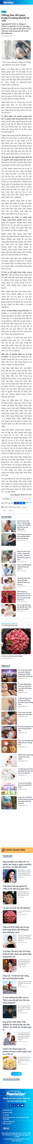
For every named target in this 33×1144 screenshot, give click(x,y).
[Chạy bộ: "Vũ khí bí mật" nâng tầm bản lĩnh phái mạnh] (9, 987)
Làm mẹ (4, 11)
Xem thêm (16, 1074)
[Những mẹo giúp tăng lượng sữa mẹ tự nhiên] (9, 760)
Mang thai (24, 507)
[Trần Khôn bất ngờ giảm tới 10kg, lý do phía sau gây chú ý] (9, 897)
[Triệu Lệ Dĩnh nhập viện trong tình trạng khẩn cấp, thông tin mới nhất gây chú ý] (9, 941)
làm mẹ (4, 510)
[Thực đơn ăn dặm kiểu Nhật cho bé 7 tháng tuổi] (9, 746)
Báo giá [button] (6, 1128)
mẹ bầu (10, 510)
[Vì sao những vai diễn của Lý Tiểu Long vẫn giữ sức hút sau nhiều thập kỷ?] (9, 1011)
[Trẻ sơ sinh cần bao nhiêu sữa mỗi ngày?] (9, 718)
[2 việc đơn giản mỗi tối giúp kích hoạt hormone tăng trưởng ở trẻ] (9, 704)
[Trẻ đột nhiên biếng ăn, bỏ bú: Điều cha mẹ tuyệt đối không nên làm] (9, 689)
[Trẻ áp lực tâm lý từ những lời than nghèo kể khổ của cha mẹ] (8, 583)
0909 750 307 (7, 1124)
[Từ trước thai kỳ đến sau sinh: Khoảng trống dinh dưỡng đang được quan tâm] (9, 675)
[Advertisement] (16, 827)
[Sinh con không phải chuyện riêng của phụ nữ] (8, 570)
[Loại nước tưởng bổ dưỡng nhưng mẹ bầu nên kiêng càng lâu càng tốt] (9, 802)
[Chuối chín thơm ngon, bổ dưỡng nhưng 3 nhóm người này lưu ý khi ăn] (9, 1063)
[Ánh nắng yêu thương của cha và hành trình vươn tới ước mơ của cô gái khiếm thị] (8, 597)
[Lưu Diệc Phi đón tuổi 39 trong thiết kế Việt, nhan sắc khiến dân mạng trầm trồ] (9, 965)
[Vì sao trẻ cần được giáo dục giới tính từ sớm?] (9, 788)
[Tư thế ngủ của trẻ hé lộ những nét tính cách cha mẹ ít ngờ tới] (9, 774)
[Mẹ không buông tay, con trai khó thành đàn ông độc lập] (8, 539)
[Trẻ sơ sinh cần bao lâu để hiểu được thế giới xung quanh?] (8, 610)
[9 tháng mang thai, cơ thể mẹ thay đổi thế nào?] (9, 732)
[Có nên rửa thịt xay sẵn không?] (16, 641)
